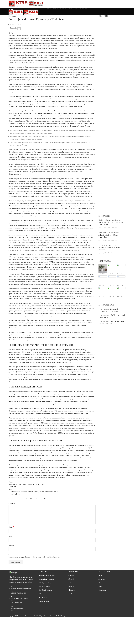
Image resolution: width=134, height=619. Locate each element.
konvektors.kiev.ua (104, 127)
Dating (100, 90)
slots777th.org (103, 178)
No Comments (112, 227)
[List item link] (22, 599)
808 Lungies (43, 594)
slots (99, 175)
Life (99, 145)
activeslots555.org (104, 42)
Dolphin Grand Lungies (46, 579)
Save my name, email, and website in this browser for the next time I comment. (34, 557)
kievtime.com (102, 123)
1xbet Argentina (103, 27)
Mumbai (71, 586)
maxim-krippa (102, 152)
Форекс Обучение (104, 208)
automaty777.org (103, 53)
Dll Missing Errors (104, 101)
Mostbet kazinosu (104, 160)
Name (11, 527)
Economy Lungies (44, 586)
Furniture (101, 105)
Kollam (70, 583)
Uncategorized (103, 197)
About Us (101, 579)
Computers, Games (104, 83)
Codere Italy (102, 79)
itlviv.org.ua (18, 13)
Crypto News (102, 86)
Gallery (100, 583)
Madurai (71, 579)
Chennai (71, 575)
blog (99, 60)
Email (11, 536)
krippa (100, 130)
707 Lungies (43, 597)
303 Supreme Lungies (46, 583)
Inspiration (101, 116)
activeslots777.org (104, 46)
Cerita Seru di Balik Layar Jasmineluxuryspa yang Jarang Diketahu (109, 247)
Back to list (12, 487)
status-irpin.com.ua (104, 186)
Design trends (103, 97)
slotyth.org (101, 182)
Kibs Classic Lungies (45, 590)
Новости (101, 204)
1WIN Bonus (102, 24)
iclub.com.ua (102, 108)
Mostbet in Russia (104, 156)
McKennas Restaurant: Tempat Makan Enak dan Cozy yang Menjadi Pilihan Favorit (111, 222)
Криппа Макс (61, 72)
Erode (70, 594)
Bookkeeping (102, 64)
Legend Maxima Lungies (47, 575)
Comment (12, 503)
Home (10, 13)
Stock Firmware (103, 189)
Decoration (102, 94)
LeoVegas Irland (103, 141)
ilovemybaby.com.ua (105, 112)
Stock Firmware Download (107, 193)
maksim (100, 149)
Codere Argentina (104, 75)
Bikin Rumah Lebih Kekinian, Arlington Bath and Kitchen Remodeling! (108, 235)
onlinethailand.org (104, 171)
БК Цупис (101, 200)
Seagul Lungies (44, 601)
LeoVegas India (103, 138)
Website (11, 545)
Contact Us (102, 590)
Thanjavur (71, 590)
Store (100, 586)
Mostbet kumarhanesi (105, 163)
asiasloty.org (102, 49)
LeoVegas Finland (104, 134)
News (100, 167)
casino (100, 68)
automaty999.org (104, 57)
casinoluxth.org (103, 72)
